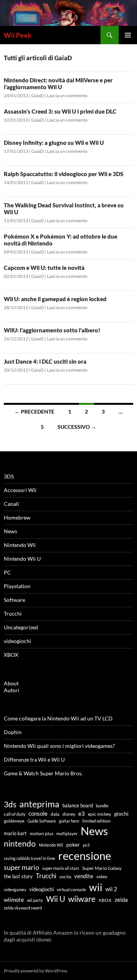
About (11, 683)
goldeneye (14, 820)
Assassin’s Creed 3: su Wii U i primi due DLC (60, 111)
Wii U (55, 899)
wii (95, 887)
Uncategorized (21, 627)
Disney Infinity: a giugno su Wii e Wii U (54, 142)
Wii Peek (18, 35)
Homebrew (17, 517)
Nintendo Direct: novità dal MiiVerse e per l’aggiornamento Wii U (58, 83)
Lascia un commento (67, 95)
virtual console (71, 889)
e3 (81, 813)
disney (68, 814)
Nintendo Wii (20, 545)
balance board (77, 805)
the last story (18, 876)
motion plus (41, 833)
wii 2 (111, 889)
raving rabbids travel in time (29, 858)
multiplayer (67, 833)
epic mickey (99, 814)
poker (73, 844)
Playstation (17, 586)
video (101, 876)
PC (7, 572)
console (38, 813)
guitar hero (69, 820)
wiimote (14, 899)
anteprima (39, 804)
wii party (35, 900)
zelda (121, 900)
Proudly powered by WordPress (35, 971)
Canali (11, 503)
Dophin (13, 732)
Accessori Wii (20, 490)
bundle (102, 805)
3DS (9, 476)
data (55, 814)
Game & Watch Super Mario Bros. (43, 773)
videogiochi (17, 641)
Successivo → (76, 426)
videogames (15, 889)
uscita (65, 876)
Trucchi (13, 613)
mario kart (15, 833)
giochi (121, 813)
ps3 (86, 844)
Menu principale (128, 35)
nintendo (20, 843)
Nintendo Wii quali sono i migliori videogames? (59, 746)
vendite (83, 876)
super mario (21, 867)
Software (14, 600)
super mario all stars (60, 868)
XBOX (11, 654)
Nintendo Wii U (22, 558)
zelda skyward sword (23, 907)
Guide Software (41, 820)
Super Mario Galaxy (101, 868)
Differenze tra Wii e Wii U (34, 759)
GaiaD (37, 95)
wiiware (82, 898)
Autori (11, 690)
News (10, 531)
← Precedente (34, 411)
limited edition (96, 821)
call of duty (14, 813)
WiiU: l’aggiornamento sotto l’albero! (52, 330)
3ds (10, 804)
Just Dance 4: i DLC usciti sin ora (45, 361)
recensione (84, 855)
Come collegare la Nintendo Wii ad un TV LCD (58, 718)
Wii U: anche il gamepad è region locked (55, 298)
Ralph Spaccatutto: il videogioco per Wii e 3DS (63, 173)
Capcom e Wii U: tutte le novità (44, 267)
